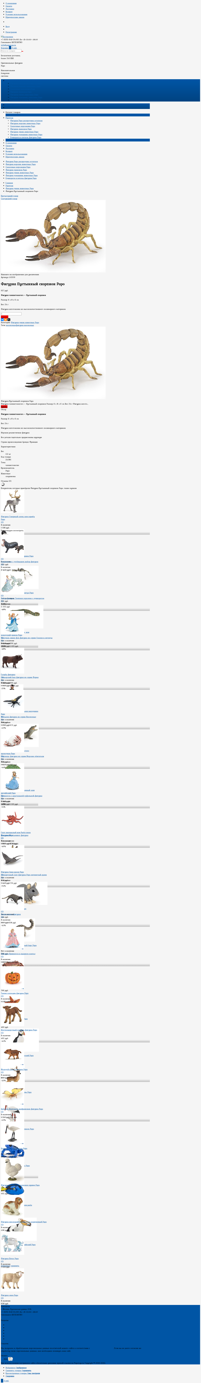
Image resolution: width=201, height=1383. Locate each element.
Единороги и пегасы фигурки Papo (25, 100)
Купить (4, 317)
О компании (11, 3)
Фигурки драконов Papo (21, 91)
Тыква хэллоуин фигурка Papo (14, 993)
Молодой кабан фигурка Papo (14, 1069)
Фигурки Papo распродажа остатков (26, 83)
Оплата (9, 6)
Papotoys (9, 80)
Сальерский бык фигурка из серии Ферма (20, 677)
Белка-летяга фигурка (11, 914)
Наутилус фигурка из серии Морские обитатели (22, 756)
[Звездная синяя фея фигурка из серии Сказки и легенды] (12, 633)
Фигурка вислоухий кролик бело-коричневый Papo (24, 1221)
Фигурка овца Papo (9, 1295)
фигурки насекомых (25, 325)
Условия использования (16, 14)
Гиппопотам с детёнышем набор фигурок (19, 561)
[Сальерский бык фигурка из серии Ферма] (12, 672)
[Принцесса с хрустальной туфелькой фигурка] (12, 791)
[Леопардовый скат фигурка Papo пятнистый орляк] (12, 870)
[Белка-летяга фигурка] (12, 909)
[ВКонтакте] (2, 319)
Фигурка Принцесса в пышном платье (18, 953)
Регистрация (11, 32)
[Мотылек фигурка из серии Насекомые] (12, 712)
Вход (8, 26)
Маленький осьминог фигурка (14, 835)
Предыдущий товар (9, 195)
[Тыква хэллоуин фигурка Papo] (12, 988)
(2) (2, 1111)
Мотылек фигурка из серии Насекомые (18, 716)
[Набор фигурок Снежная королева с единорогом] (12, 593)
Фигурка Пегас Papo (10, 1258)
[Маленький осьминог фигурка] (12, 830)
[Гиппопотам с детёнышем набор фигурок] (12, 557)
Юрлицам (10, 1338)
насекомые (11, 325)
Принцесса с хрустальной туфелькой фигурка (21, 795)
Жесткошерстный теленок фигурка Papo (19, 1030)
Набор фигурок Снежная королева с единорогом (22, 598)
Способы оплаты (13, 1327)
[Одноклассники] (5, 319)
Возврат (9, 11)
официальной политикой (101, 1348)
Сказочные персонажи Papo (22, 89)
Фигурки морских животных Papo (25, 86)
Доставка (10, 8)
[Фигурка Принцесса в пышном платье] (12, 949)
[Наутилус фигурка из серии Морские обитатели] (12, 751)
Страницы (10, 140)
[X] (8, 319)
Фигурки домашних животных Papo (26, 97)
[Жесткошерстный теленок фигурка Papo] (12, 1025)
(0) (2, 522)
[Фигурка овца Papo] (12, 1290)
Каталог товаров (13, 104)
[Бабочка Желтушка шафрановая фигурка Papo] (12, 1104)
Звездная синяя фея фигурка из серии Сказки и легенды (26, 637)
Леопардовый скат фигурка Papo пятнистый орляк (24, 874)
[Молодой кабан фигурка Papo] (12, 1065)
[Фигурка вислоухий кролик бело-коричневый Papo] (12, 1217)
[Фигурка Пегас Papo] (12, 1254)
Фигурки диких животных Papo (24, 94)
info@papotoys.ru (8, 45)
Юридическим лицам (15, 17)
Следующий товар (9, 198)
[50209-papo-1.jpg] (53, 271)
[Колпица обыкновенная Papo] (12, 1144)
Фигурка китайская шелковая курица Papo (20, 1185)
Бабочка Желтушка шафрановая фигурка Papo (22, 1108)
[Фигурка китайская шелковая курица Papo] (12, 1180)
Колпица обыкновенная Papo (14, 1148)
